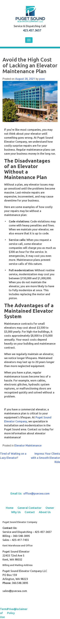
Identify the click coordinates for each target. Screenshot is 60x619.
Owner (50, 507)
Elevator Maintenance (28, 445)
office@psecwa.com (36, 493)
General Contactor (30, 507)
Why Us (16, 512)
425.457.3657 (32, 30)
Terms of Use (3, 613)
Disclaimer (18, 609)
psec (42, 78)
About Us (45, 512)
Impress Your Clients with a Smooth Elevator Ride (45, 457)
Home (10, 507)
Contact (30, 512)
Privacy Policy (10, 611)
